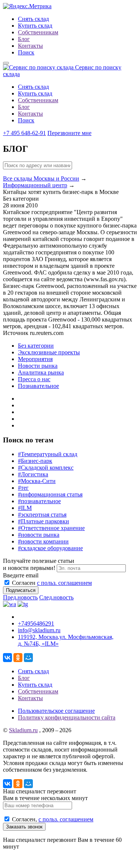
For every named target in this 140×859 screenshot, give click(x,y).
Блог (24, 39)
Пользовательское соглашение (56, 711)
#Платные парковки (43, 521)
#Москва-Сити (37, 481)
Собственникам (38, 32)
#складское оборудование (50, 548)
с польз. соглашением (64, 583)
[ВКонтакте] (7, 657)
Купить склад (35, 25)
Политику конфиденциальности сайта (66, 717)
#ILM (25, 508)
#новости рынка (38, 535)
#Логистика (33, 474)
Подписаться (20, 590)
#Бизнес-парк (35, 461)
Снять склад (33, 19)
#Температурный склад (47, 454)
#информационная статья (50, 494)
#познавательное (39, 501)
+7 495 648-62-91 (24, 133)
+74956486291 (36, 623)
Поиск (26, 52)
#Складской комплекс (46, 467)
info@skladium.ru (39, 630)
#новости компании (43, 541)
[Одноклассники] (17, 657)
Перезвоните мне (69, 133)
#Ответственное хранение (51, 528)
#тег (23, 488)
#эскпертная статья (42, 514)
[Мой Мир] (28, 657)
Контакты (30, 46)
